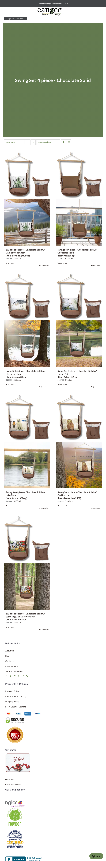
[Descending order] (33, 142)
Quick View (44, 265)
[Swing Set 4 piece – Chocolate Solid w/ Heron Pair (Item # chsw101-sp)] (79, 320)
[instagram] (10, 676)
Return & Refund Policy (15, 696)
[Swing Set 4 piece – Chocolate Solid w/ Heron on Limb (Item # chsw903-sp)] (27, 320)
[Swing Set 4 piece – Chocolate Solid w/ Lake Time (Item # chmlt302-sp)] (27, 441)
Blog (7, 656)
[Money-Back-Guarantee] (15, 726)
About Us (9, 650)
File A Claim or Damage (15, 706)
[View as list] (68, 142)
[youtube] (15, 676)
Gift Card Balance (13, 784)
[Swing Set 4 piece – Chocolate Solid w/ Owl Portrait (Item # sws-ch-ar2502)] (79, 441)
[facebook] (6, 676)
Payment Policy (12, 691)
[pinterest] (18, 676)
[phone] (27, 676)
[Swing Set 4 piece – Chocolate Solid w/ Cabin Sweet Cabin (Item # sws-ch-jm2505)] (27, 199)
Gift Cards (9, 779)
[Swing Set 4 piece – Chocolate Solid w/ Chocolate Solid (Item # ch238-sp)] (79, 199)
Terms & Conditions (14, 671)
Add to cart (11, 263)
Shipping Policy (12, 701)
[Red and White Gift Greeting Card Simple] (18, 754)
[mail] (23, 676)
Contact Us (10, 661)
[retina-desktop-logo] (50, 8)
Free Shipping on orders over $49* (53, 3)
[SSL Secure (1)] (15, 718)
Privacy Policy (11, 666)
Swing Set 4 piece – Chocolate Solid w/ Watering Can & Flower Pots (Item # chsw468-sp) (25, 616)
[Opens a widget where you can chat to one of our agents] (96, 856)
